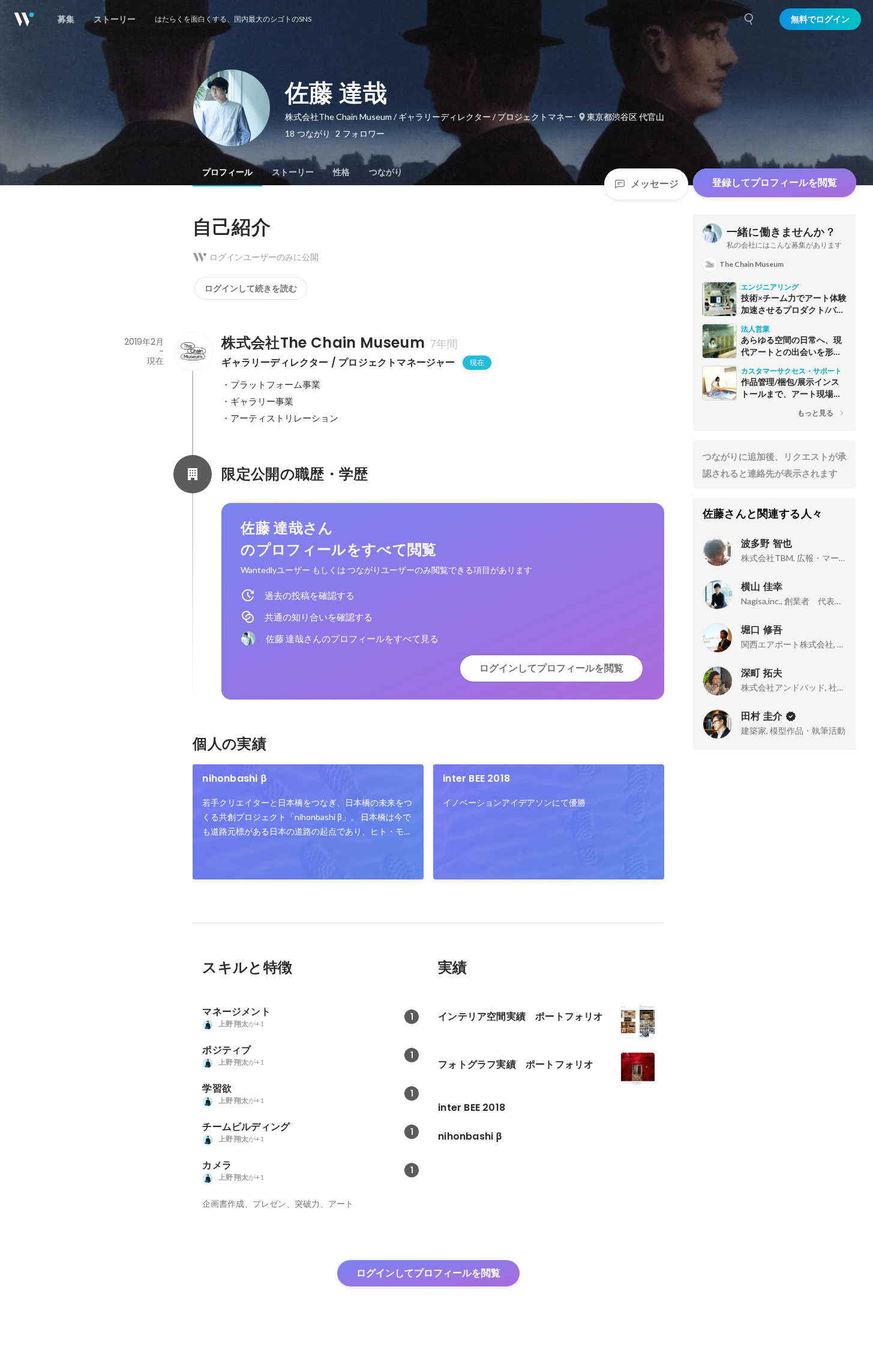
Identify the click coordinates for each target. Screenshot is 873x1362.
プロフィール (227, 172)
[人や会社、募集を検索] (749, 19)
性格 (341, 172)
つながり (386, 172)
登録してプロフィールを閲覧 (774, 182)
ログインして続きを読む (251, 288)
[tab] (227, 172)
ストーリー (293, 172)
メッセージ (655, 184)
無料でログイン (820, 19)
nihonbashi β (234, 778)
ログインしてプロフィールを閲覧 (551, 668)
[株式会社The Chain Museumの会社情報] (192, 351)
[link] (308, 821)
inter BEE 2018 (476, 778)
